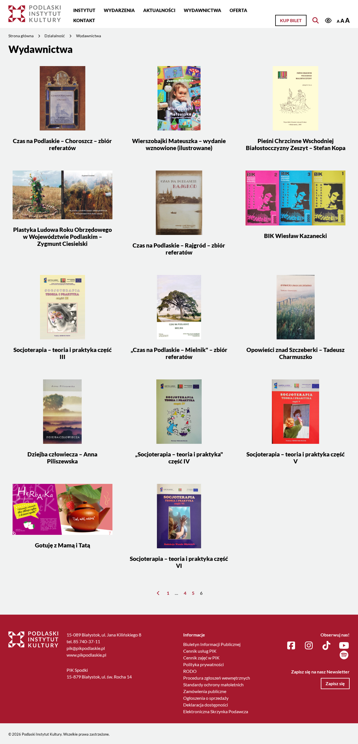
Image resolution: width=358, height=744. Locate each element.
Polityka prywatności (203, 664)
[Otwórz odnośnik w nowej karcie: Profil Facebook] (291, 645)
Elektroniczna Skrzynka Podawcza (215, 711)
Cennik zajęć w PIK (201, 657)
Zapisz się (335, 683)
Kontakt (84, 20)
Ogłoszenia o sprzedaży (206, 698)
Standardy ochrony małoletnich (213, 684)
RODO (190, 671)
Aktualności (159, 10)
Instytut (84, 10)
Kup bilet (291, 20)
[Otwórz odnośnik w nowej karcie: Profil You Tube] (344, 645)
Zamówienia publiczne (204, 691)
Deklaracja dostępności (205, 704)
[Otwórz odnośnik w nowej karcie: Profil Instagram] (308, 645)
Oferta (238, 10)
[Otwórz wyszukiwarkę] (315, 20)
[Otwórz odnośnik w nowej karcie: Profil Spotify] (344, 655)
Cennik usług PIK (199, 651)
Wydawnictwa (202, 10)
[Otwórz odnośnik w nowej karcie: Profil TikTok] (326, 645)
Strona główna (21, 35)
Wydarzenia (119, 10)
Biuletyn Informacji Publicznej (212, 644)
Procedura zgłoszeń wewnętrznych (216, 677)
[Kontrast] (328, 21)
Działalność (54, 35)
